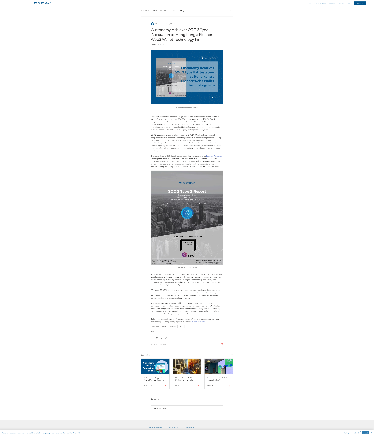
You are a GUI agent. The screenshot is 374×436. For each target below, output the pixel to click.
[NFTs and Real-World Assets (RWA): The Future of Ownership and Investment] (187, 366)
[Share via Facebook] (152, 338)
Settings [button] (346, 433)
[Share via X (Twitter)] (157, 338)
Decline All (356, 433)
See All (230, 355)
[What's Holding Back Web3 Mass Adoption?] (219, 366)
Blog (182, 10)
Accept (365, 433)
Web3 (164, 326)
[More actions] (222, 24)
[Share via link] (166, 338)
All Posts (145, 10)
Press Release (160, 10)
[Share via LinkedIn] (161, 338)
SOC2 (181, 326)
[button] (340, 3)
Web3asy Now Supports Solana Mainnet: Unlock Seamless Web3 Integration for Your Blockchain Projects (154, 379)
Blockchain (155, 326)
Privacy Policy (77, 433)
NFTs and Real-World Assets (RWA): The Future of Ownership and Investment (186, 379)
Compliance (172, 326)
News (173, 10)
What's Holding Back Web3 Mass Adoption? (217, 379)
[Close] (371, 432)
